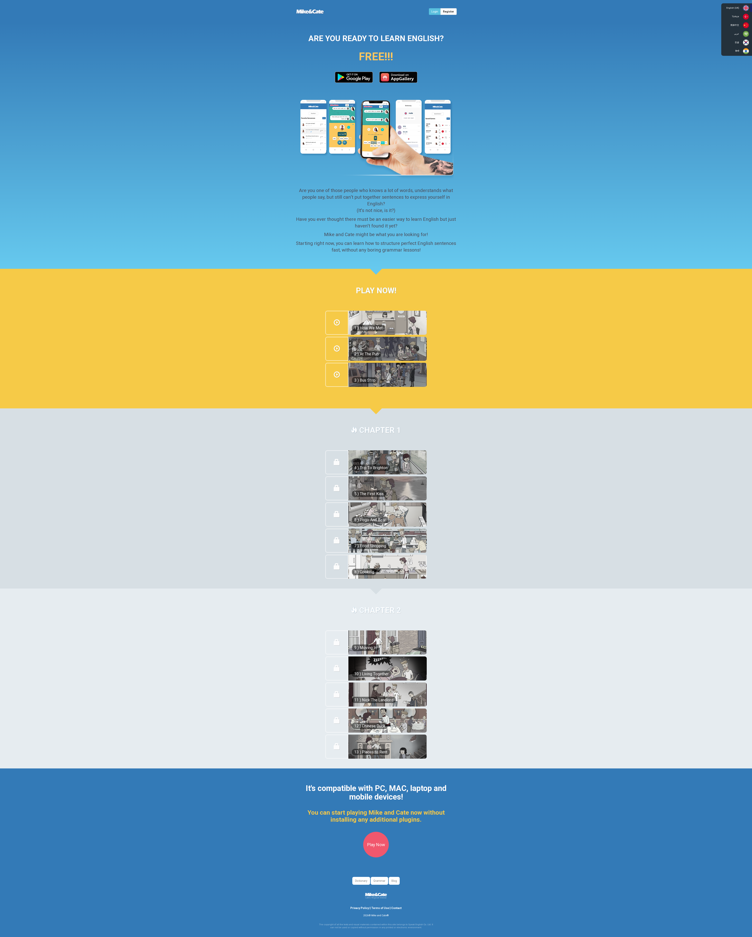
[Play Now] (376, 855)
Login (434, 11)
